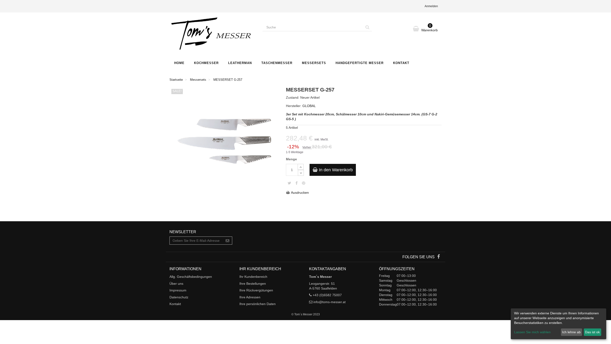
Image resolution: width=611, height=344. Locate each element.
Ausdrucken (299, 192)
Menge (291, 159)
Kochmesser (206, 63)
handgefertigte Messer (360, 63)
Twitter (289, 183)
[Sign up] (227, 240)
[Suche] (367, 27)
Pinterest (303, 183)
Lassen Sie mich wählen (532, 332)
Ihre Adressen (249, 297)
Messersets (314, 63)
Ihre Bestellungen (252, 283)
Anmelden (431, 6)
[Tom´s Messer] (212, 34)
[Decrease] (301, 173)
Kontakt (401, 63)
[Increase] (301, 167)
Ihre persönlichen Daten (257, 304)
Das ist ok (592, 332)
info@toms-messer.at (329, 302)
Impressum (177, 290)
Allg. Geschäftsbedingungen (190, 277)
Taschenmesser (276, 63)
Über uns (176, 283)
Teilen (296, 183)
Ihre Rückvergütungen (256, 290)
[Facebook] (439, 257)
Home (179, 63)
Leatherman (240, 63)
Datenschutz (178, 297)
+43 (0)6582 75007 (327, 295)
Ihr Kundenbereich (253, 277)
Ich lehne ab (571, 332)
